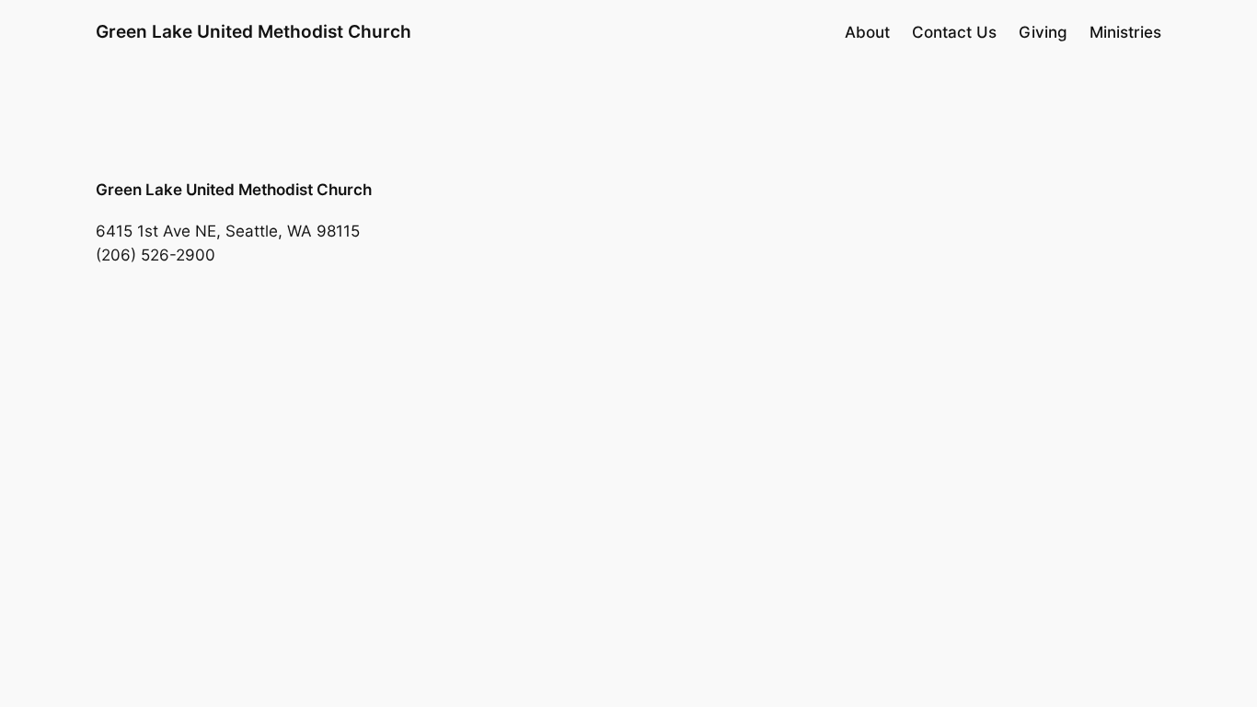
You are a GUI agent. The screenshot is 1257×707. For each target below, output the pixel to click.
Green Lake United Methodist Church (253, 31)
